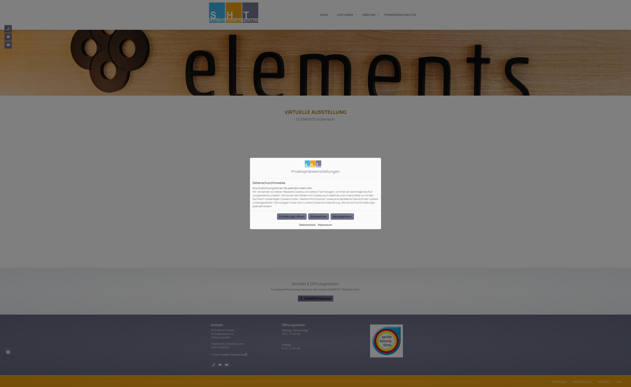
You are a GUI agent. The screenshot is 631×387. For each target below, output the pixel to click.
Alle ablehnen (318, 216)
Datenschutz (307, 225)
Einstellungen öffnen (291, 216)
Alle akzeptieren (342, 216)
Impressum (325, 225)
